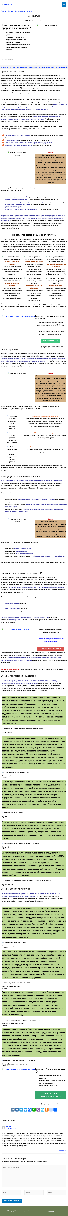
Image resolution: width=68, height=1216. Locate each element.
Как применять (22, 67)
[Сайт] (56, 1193)
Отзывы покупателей (46, 67)
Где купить (33, 67)
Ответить (62, 1151)
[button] (50, 649)
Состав (12, 67)
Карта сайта (51, 1212)
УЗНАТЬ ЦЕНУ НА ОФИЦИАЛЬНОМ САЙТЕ (50, 1094)
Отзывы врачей (61, 67)
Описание (4, 67)
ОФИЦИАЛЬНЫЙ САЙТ (51, 340)
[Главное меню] (64, 4)
